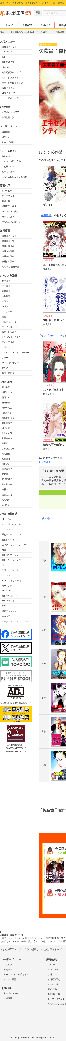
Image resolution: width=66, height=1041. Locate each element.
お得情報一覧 (8, 117)
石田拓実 (6, 402)
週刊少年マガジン (10, 555)
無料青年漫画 (8, 256)
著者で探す (7, 201)
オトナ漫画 (7, 311)
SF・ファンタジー (10, 363)
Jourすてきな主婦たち (12, 580)
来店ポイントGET (10, 112)
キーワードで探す (10, 211)
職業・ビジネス (9, 332)
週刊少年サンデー (10, 596)
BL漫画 (5, 306)
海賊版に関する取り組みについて (16, 703)
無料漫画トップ (9, 47)
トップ (9, 25)
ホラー (5, 357)
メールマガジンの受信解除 (16, 974)
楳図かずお (7, 413)
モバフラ (6, 616)
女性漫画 (6, 281)
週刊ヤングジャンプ (11, 560)
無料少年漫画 (8, 261)
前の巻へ (47, 518)
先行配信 (27, 25)
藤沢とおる (7, 494)
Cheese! (6, 565)
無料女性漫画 (8, 246)
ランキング (7, 52)
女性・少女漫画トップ (12, 77)
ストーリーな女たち (11, 524)
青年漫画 (6, 291)
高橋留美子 (7, 479)
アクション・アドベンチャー (15, 352)
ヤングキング (8, 601)
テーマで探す (8, 196)
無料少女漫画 (8, 251)
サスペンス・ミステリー (13, 337)
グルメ (5, 368)
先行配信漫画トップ (11, 72)
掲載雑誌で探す (9, 206)
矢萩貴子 (46, 215)
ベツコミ (6, 575)
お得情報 (8, 998)
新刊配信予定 (8, 62)
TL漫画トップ (8, 88)
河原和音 (6, 428)
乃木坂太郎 (7, 484)
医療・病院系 (8, 373)
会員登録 (6, 131)
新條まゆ (6, 459)
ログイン (6, 137)
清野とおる (7, 464)
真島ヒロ (6, 500)
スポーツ (6, 347)
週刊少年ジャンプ (10, 539)
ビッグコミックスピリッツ (14, 545)
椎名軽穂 (6, 454)
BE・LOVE (7, 519)
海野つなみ (7, 407)
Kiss (4, 550)
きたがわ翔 (7, 433)
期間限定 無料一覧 (10, 266)
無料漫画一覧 (8, 241)
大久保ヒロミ (8, 418)
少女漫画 (6, 286)
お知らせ (6, 156)
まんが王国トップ (12, 949)
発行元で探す (8, 216)
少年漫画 (6, 296)
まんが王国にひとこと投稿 (14, 176)
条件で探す (7, 191)
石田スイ (6, 397)
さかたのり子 (8, 448)
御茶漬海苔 (7, 423)
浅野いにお (7, 392)
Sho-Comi (6, 591)
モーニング (7, 585)
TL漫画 (5, 301)
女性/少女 (45, 25)
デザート (6, 606)
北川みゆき (7, 438)
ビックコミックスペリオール (15, 621)
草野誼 (5, 443)
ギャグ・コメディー (11, 327)
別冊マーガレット (10, 570)
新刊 (4, 57)
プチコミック (8, 529)
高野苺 (5, 474)
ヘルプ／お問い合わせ (12, 161)
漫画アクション (9, 611)
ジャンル (6, 67)
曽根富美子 (7, 469)
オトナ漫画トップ (10, 98)
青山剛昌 (6, 387)
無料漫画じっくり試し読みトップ (44, 949)
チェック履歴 (8, 142)
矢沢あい (6, 505)
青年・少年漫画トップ (12, 82)
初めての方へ (8, 171)
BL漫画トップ (8, 93)
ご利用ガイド (8, 166)
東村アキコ (7, 489)
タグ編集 (46, 462)
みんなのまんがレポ (11, 221)
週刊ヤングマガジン (11, 534)
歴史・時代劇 (8, 342)
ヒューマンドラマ (10, 322)
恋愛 (4, 316)
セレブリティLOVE (52, 335)
